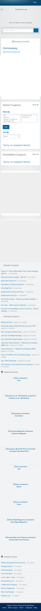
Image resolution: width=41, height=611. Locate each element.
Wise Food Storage (7, 592)
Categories (28, 607)
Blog (35, 607)
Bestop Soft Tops (6, 322)
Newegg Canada (6, 566)
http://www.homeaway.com (11, 52)
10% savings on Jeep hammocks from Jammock (17, 364)
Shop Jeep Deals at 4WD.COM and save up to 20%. (18, 326)
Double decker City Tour (9, 295)
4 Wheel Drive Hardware (9, 584)
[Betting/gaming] (12, 121)
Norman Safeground (8, 588)
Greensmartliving (6, 570)
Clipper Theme (12, 605)
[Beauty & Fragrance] (12, 119)
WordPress (30, 605)
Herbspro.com (6, 595)
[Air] (12, 115)
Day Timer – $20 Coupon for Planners (13, 305)
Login (34, 2)
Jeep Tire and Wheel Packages (11, 335)
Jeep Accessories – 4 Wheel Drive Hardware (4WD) (18, 349)
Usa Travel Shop (6, 573)
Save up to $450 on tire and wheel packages (16, 355)
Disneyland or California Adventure (12, 284)
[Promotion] (29, 117)
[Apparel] (12, 117)
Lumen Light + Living (8, 577)
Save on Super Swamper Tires (11, 332)
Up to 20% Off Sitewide (8, 361)
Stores (21, 607)
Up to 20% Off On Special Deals (11, 339)
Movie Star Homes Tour (9, 281)
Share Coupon (13, 607)
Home (5, 607)
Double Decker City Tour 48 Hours (12, 292)
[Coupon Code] (29, 115)
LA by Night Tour (6, 288)
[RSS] (39, 2)
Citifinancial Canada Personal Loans (13, 562)
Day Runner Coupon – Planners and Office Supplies (18, 299)
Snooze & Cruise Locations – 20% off (13, 277)
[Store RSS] (37, 47)
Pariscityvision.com (7, 581)
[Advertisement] (20, 75)
